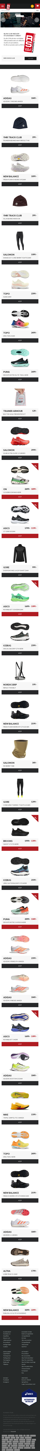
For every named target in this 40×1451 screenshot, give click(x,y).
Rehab (33, 1441)
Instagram (6, 1382)
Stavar (32, 1443)
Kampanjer (25, 1371)
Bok (24, 1435)
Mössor (34, 1439)
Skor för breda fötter (27, 1358)
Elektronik (6, 1362)
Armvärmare (11, 1435)
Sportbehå (20, 1443)
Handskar (7, 1437)
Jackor (17, 1437)
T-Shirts (15, 1448)
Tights (27, 1446)
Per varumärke (26, 1356)
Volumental (25, 1344)
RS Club (24, 1338)
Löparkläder (6, 1353)
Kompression (28, 1437)
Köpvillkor (6, 1336)
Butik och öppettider (27, 1334)
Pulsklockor (22, 1441)
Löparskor (28, 1439)
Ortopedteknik (26, 1336)
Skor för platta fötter (27, 1366)
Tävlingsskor (6, 1358)
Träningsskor (7, 1356)
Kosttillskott (5, 1439)
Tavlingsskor (14, 1446)
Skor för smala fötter (27, 1360)
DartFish (24, 1346)
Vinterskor (17, 1450)
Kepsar (22, 1437)
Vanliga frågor (7, 1344)
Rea (23, 1373)
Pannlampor (15, 1441)
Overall (4, 1441)
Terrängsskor (21, 1446)
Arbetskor (4, 1435)
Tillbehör (5, 1364)
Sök (37, 10)
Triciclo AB (13, 1431)
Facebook (6, 1380)
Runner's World (26, 1380)
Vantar (33, 1448)
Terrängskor (6, 1360)
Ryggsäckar (5, 1443)
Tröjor (10, 1448)
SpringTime (25, 1382)
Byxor (27, 1435)
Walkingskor (27, 1448)
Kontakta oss (7, 1334)
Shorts (10, 1443)
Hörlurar (13, 1437)
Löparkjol (16, 1439)
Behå (16, 1435)
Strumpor (4, 1446)
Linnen (11, 1439)
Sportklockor (27, 1443)
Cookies (5, 1346)
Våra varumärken (26, 1340)
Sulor (9, 1446)
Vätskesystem (9, 1450)
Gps (3, 1437)
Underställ (20, 1448)
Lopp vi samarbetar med (28, 1384)
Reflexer (28, 1441)
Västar (3, 1450)
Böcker (20, 1435)
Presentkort (6, 1342)
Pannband (9, 1441)
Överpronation (26, 1368)
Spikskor (15, 1443)
